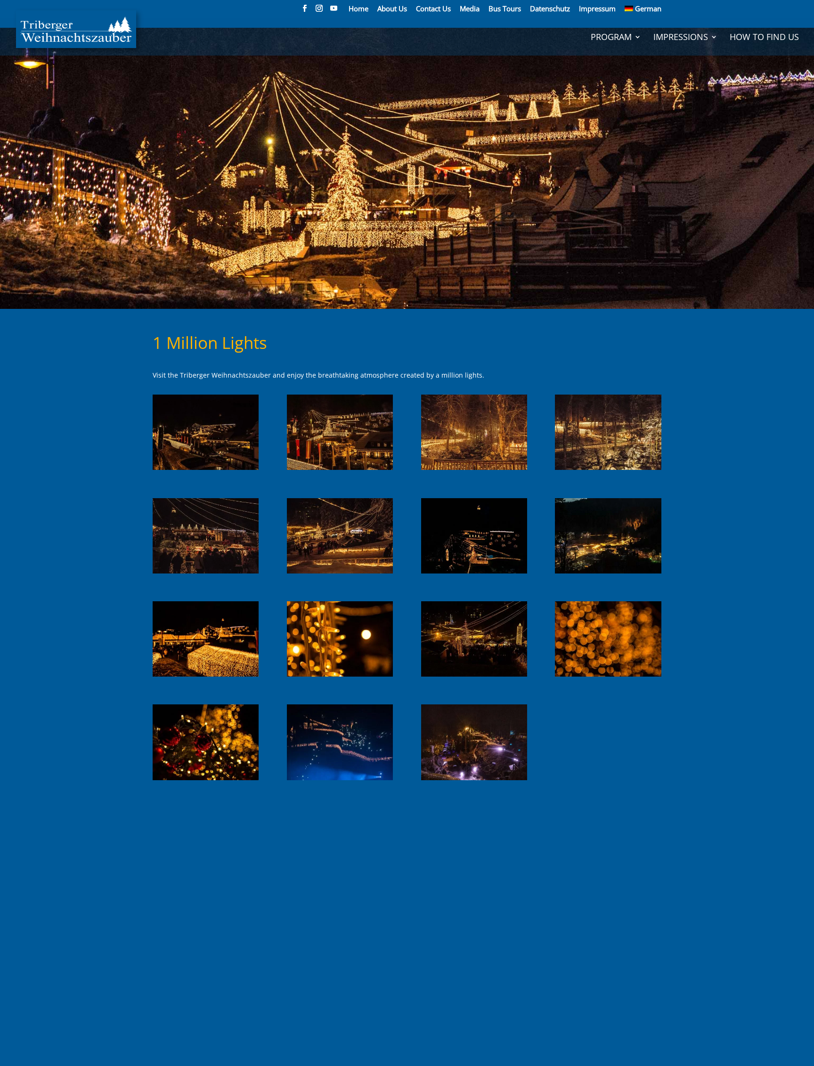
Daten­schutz (550, 9)
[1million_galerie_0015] (474, 779)
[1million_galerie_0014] (340, 779)
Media (470, 9)
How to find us (764, 37)
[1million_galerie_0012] (608, 676)
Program (611, 37)
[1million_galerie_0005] (206, 573)
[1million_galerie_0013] (206, 779)
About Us (392, 9)
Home (358, 9)
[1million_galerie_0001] (206, 469)
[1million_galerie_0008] (608, 573)
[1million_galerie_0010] (340, 676)
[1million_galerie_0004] (608, 469)
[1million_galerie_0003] (474, 469)
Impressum (597, 9)
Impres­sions (680, 37)
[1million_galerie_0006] (340, 573)
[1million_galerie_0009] (206, 676)
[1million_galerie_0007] (474, 573)
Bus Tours (504, 9)
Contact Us (433, 9)
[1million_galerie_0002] (340, 469)
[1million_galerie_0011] (474, 676)
